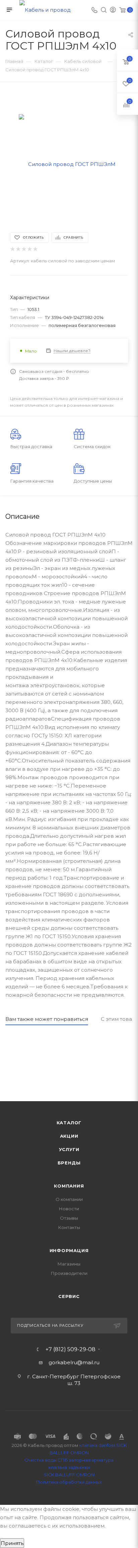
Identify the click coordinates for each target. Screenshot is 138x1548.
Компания (69, 1186)
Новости (69, 1208)
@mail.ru (88, 1362)
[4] (29, 249)
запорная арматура (91, 1460)
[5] (35, 249)
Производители (69, 1273)
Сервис (69, 1296)
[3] (23, 249)
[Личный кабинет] (113, 10)
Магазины (69, 1264)
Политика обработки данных (69, 1482)
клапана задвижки (69, 1467)
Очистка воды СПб (46, 1460)
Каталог (69, 1122)
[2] (18, 249)
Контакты (69, 1227)
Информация (69, 1250)
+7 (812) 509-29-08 (70, 1349)
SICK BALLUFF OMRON (69, 1474)
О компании (69, 1199)
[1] (12, 249)
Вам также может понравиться (46, 1019)
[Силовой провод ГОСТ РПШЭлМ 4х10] (69, 164)
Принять (12, 1543)
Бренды (69, 1162)
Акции (69, 1136)
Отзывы (69, 1218)
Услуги (69, 1149)
